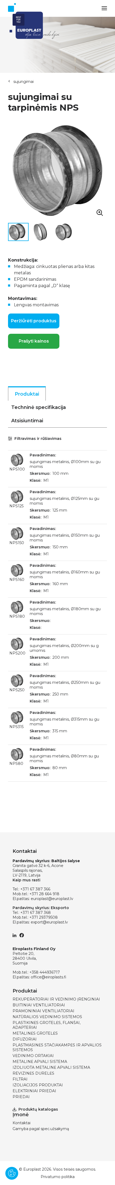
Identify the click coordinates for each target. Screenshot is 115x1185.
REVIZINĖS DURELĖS (33, 1073)
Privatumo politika (58, 1176)
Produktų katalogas (38, 1109)
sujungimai (23, 81)
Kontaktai (21, 1122)
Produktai (27, 394)
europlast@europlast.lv (52, 898)
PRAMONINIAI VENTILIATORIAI (43, 1011)
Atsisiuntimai (27, 421)
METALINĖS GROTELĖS (35, 1033)
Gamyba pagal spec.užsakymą (41, 1128)
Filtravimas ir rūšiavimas (37, 438)
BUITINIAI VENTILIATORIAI (39, 1005)
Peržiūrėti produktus (33, 320)
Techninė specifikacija (38, 407)
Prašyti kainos (34, 341)
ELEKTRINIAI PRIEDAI (34, 1090)
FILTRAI (20, 1079)
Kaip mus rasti (26, 880)
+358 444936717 (44, 972)
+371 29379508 (43, 917)
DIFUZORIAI (25, 1039)
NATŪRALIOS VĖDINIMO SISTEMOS (47, 1016)
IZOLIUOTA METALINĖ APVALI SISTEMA (51, 1067)
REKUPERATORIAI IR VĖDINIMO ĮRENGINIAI (56, 999)
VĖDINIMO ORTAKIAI (33, 1055)
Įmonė (21, 1115)
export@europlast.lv (49, 922)
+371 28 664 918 (44, 893)
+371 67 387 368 (35, 912)
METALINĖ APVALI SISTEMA (40, 1061)
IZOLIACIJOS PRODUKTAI (38, 1085)
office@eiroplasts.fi (48, 977)
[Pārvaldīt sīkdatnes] (11, 1173)
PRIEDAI (21, 1096)
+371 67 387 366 (35, 889)
